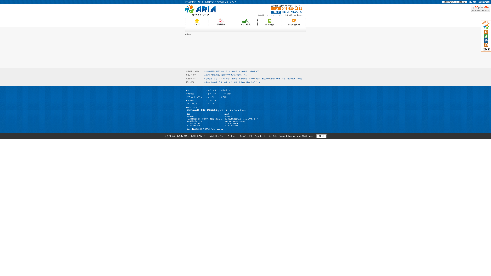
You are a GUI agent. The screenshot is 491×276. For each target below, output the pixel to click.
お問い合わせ (226, 90)
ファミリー (212, 100)
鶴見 (225, 82)
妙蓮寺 (206, 82)
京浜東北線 (226, 79)
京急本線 (217, 79)
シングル (211, 97)
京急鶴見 (214, 82)
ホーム (189, 90)
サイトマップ (192, 104)
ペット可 (211, 104)
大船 (258, 82)
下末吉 (223, 75)
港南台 (252, 82)
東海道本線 (243, 79)
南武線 (251, 79)
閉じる (321, 136)
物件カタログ (192, 107)
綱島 (235, 82)
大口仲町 (207, 75)
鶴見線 (234, 79)
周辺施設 (224, 97)
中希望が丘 (231, 75)
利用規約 (190, 100)
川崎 (247, 82)
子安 (220, 82)
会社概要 (190, 94)
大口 (230, 82)
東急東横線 (208, 79)
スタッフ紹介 (226, 94)
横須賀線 (265, 79)
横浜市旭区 (233, 71)
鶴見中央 (215, 75)
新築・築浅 (212, 90)
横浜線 (257, 79)
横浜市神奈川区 (221, 71)
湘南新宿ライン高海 (294, 79)
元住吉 (241, 82)
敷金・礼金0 (212, 94)
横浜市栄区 (243, 71)
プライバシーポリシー (195, 97)
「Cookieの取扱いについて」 (288, 136)
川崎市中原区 (254, 71)
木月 (245, 75)
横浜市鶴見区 (209, 71)
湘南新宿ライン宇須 (277, 79)
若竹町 (239, 75)
